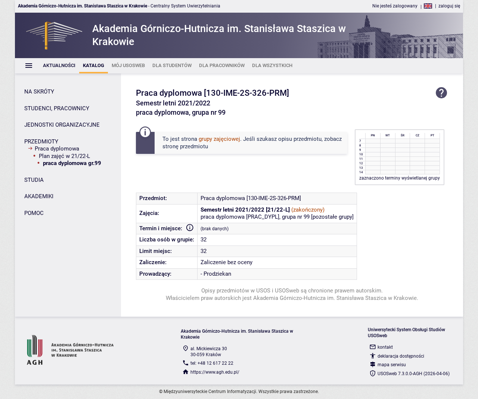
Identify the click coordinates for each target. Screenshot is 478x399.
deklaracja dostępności (401, 356)
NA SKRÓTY (39, 91)
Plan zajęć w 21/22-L (64, 156)
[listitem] (59, 65)
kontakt (385, 347)
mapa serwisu (392, 364)
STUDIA (34, 180)
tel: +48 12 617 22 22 (211, 363)
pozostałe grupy (332, 216)
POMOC (34, 213)
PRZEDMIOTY (41, 141)
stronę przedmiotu (185, 146)
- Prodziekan (216, 273)
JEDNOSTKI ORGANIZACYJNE (62, 124)
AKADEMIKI (38, 196)
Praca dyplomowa (57, 148)
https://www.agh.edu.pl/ (214, 372)
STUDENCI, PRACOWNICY (56, 108)
